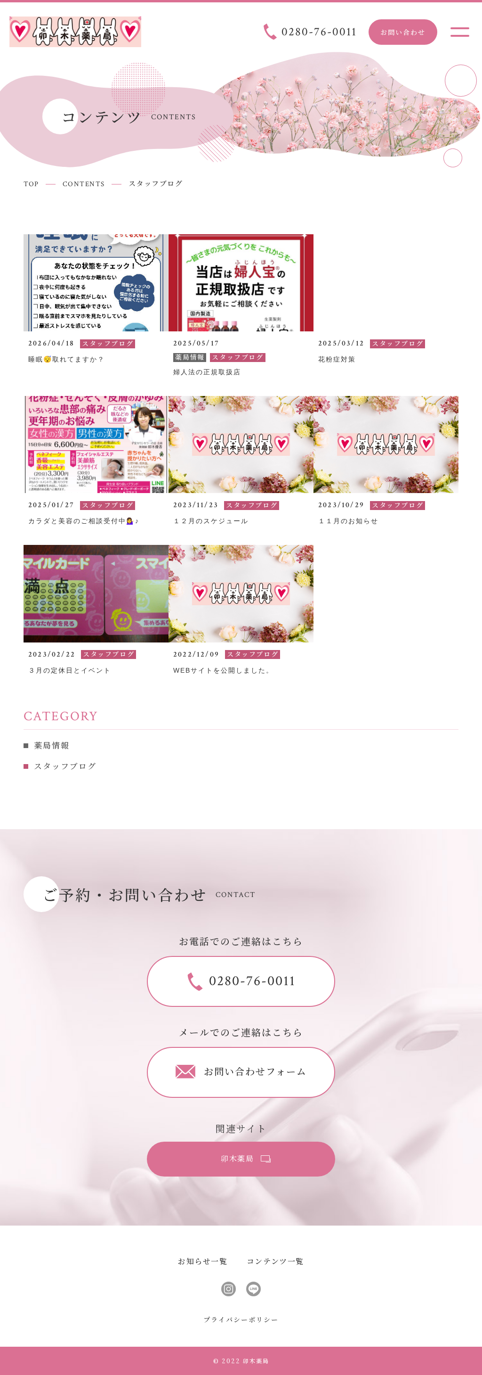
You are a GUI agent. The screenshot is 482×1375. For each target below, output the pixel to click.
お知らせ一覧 (203, 1261)
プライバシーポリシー (241, 1319)
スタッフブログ (65, 767)
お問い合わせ (403, 32)
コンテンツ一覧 (275, 1261)
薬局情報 (52, 746)
